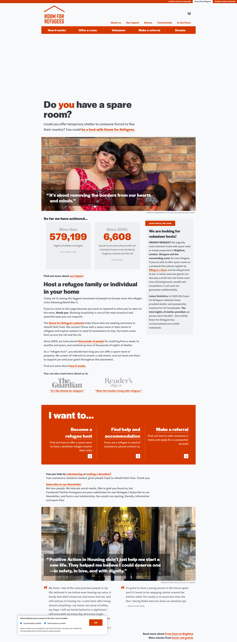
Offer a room (88, 30)
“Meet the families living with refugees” (118, 390)
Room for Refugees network (66, 323)
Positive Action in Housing (179, 1)
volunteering (74, 474)
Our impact (132, 22)
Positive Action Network (225, 1)
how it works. (77, 366)
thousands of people (91, 341)
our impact (76, 276)
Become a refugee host (78, 432)
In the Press (184, 22)
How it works (57, 30)
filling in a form (158, 270)
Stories (148, 22)
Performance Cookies (56, 623)
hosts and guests (182, 638)
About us (116, 22)
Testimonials (164, 22)
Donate (180, 30)
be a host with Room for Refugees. (108, 129)
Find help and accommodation (122, 432)
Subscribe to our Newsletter (63, 484)
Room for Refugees (203, 1)
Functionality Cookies (32, 623)
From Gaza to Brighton (179, 634)
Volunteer (119, 30)
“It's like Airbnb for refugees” (67, 390)
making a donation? (98, 474)
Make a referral (149, 30)
